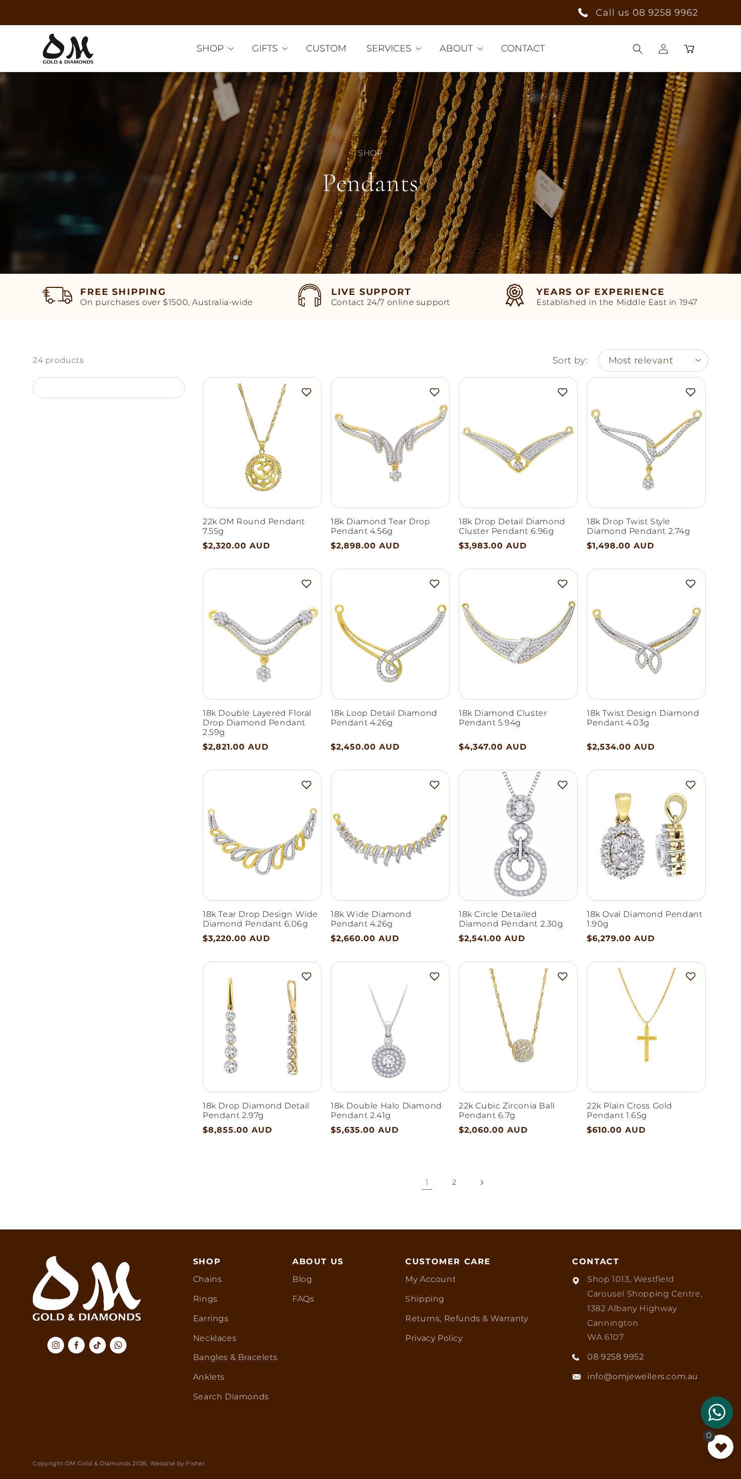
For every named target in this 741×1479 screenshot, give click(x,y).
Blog (302, 1279)
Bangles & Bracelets (235, 1357)
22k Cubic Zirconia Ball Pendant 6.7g (507, 1110)
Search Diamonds (231, 1396)
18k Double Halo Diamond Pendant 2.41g (386, 1110)
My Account (430, 1279)
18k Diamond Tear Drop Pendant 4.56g (380, 526)
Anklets (209, 1377)
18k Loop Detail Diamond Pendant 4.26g (384, 717)
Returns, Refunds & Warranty (466, 1318)
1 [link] (427, 1182)
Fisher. (196, 1463)
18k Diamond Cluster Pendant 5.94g (503, 717)
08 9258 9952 (615, 1357)
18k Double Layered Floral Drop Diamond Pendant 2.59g (257, 722)
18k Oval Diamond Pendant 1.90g (644, 919)
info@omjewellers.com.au (642, 1376)
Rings (205, 1299)
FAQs (303, 1299)
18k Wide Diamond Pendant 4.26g (371, 919)
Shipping (425, 1299)
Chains (207, 1279)
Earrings (211, 1318)
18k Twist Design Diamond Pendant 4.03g (643, 717)
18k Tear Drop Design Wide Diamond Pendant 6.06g (260, 919)
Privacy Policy (433, 1338)
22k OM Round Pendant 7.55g (254, 526)
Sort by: (570, 360)
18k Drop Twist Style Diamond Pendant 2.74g (639, 526)
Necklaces (214, 1338)
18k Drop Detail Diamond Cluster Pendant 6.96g (512, 526)
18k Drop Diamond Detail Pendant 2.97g (256, 1110)
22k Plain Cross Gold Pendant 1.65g (629, 1110)
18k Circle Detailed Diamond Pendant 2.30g (511, 919)
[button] (638, 49)
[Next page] (481, 1183)
